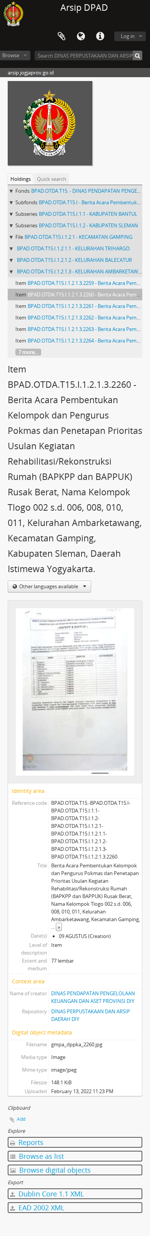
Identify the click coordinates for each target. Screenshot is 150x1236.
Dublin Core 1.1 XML (50, 1193)
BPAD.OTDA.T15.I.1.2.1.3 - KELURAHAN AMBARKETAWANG (82, 271)
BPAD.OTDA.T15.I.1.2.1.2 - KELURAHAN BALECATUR (74, 259)
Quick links (100, 36)
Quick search (51, 178)
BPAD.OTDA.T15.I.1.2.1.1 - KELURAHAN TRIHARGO (73, 248)
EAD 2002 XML (40, 1207)
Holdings (20, 178)
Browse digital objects (54, 1170)
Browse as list (40, 1156)
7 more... (28, 352)
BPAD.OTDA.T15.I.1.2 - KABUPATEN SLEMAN (88, 225)
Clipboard (61, 36)
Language (80, 36)
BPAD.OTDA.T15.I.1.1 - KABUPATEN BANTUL (88, 213)
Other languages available (48, 586)
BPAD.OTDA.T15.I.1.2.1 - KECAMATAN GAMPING (78, 236)
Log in (128, 36)
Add (21, 1119)
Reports (30, 1142)
